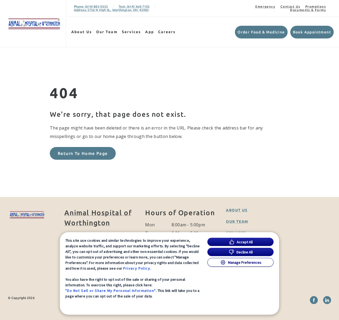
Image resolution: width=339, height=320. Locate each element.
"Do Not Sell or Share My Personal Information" (110, 290)
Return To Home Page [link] (83, 153)
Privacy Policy (136, 268)
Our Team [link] (107, 32)
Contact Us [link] (290, 6)
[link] (34, 23)
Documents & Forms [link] (308, 10)
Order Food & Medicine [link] (261, 32)
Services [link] (131, 32)
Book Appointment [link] (312, 32)
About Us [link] (81, 32)
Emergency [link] (265, 6)
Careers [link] (167, 32)
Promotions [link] (315, 6)
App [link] (149, 32)
